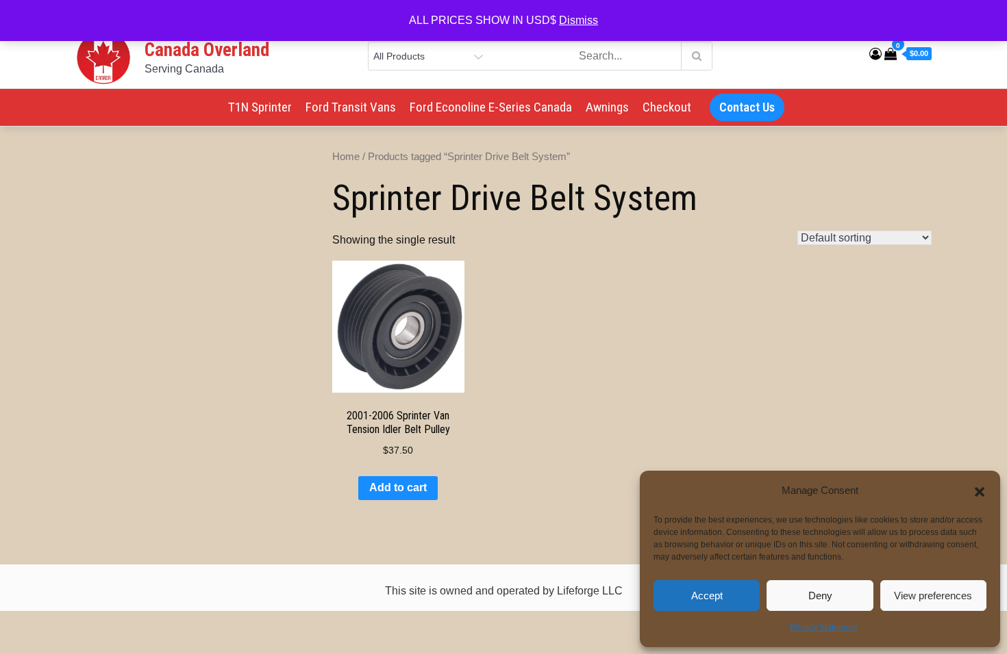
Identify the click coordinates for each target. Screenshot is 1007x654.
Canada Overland (207, 50)
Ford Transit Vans (351, 107)
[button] (979, 490)
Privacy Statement (823, 627)
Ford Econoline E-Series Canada (491, 107)
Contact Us (747, 107)
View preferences (933, 595)
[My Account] (875, 54)
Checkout (667, 107)
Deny (820, 595)
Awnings (607, 107)
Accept (707, 595)
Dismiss (578, 20)
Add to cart (398, 487)
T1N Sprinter (260, 107)
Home (346, 156)
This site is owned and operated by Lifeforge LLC (504, 591)
